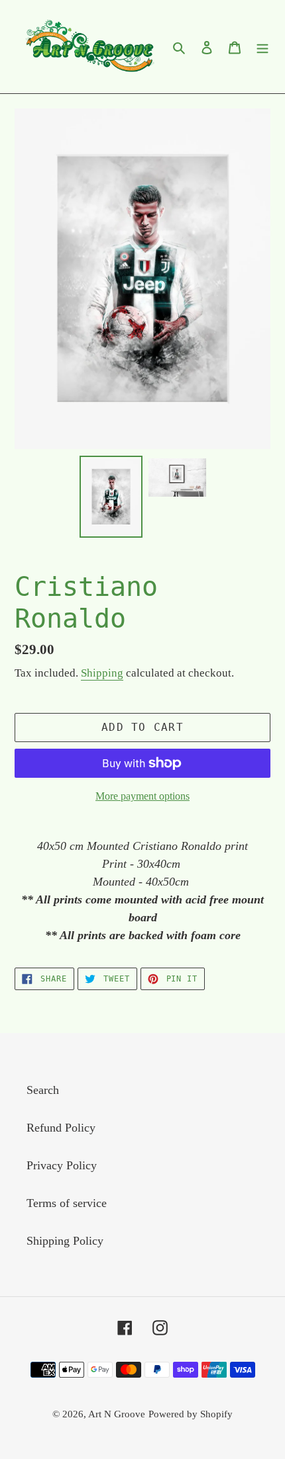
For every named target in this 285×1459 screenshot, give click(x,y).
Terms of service (67, 1203)
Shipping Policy (65, 1240)
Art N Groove (116, 1414)
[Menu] (262, 46)
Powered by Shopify (190, 1414)
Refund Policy (61, 1127)
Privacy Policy (62, 1165)
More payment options (142, 796)
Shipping (102, 673)
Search (43, 1090)
